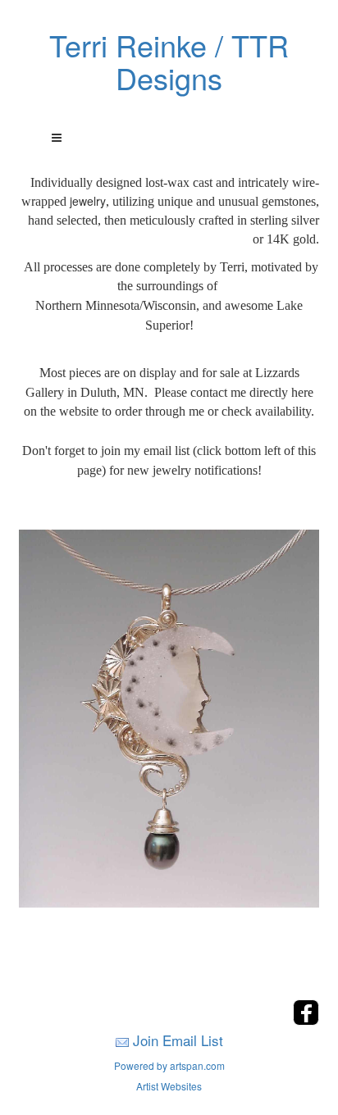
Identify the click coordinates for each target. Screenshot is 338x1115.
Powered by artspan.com (169, 1065)
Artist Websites (169, 1086)
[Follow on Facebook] (306, 1020)
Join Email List (178, 1040)
